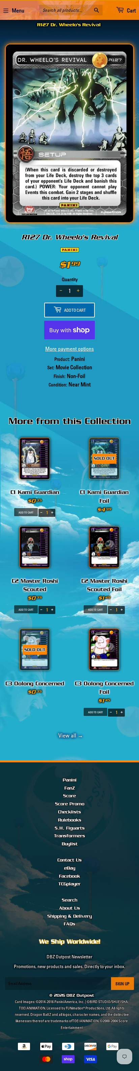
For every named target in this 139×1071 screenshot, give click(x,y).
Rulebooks (69, 820)
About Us (69, 908)
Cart (131, 10)
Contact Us (69, 860)
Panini (70, 780)
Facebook (69, 876)
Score (69, 796)
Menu (18, 10)
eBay (69, 868)
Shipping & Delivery (69, 916)
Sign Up (122, 983)
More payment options (69, 348)
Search (69, 900)
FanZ (69, 788)
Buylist (70, 844)
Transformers (69, 836)
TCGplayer (69, 884)
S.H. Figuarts (70, 828)
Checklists (69, 812)
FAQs (69, 924)
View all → (69, 735)
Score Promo (69, 804)
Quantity (70, 279)
